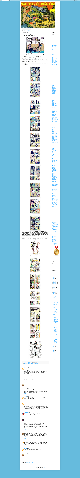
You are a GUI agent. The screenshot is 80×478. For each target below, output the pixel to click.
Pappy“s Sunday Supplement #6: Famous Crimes (55, 322)
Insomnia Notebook (53, 141)
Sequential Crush (54, 196)
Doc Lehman (54, 103)
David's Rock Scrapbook (54, 97)
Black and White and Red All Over (54, 65)
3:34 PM (25, 409)
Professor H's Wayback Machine (55, 181)
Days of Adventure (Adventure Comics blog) (55, 100)
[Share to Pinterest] (36, 362)
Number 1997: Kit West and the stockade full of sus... (55, 326)
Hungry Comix (54, 136)
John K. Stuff (54, 150)
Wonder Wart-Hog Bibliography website (55, 241)
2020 (53, 277)
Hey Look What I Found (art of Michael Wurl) (54, 131)
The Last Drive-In (55, 223)
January (54, 296)
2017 (53, 281)
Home (35, 460)
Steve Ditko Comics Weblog (54, 213)
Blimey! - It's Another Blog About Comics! (55, 67)
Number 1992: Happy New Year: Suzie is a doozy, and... (55, 343)
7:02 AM (25, 429)
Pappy (25, 383)
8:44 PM (25, 450)
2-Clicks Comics (54, 45)
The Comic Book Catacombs (54, 217)
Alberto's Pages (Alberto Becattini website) (54, 50)
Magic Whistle (54, 162)
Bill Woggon (28, 363)
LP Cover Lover (54, 156)
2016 (53, 346)
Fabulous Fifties (54, 111)
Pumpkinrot (54, 183)
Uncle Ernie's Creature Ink (54, 236)
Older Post (47, 460)
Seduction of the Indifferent (54, 195)
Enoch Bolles (54, 110)
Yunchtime (53, 244)
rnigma (25, 402)
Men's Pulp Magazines (54, 165)
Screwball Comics (55, 190)
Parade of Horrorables (54, 175)
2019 (53, 278)
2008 (53, 356)
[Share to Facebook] (35, 362)
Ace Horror (54, 48)
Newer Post (24, 460)
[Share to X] (34, 362)
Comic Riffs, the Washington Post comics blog (54, 85)
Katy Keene (32, 363)
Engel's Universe (54, 109)
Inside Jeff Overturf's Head (54, 139)
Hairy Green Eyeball (54, 123)
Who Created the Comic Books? (54, 239)
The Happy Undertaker (54, 219)
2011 (53, 352)
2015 (53, 347)
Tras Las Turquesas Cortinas (54, 234)
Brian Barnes (26, 418)
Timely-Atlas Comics (54, 231)
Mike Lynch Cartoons (54, 167)
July (54, 288)
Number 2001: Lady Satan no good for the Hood (55, 308)
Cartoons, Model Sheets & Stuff (54, 75)
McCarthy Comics (55, 163)
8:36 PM (25, 415)
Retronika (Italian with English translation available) (54, 186)
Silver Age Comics (55, 199)
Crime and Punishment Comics (54, 94)
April (54, 292)
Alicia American (26, 412)
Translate (28, 30)
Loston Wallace (54, 155)
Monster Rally (54, 171)
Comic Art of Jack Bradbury (55, 82)
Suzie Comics (36, 363)
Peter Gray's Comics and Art (54, 177)
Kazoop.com (54, 151)
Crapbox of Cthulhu (54, 92)
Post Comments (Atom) (29, 462)
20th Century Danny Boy (54, 47)
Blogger (44, 467)
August (54, 287)
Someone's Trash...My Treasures (54, 207)
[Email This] (32, 362)
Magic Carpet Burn (55, 161)
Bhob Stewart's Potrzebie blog (54, 61)
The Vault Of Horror (54, 228)
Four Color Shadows (54, 116)
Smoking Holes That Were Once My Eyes (54, 204)
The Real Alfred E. (55, 226)
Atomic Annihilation (55, 55)
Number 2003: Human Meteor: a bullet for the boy (55, 302)
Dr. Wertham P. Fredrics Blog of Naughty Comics (54, 105)
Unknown (25, 367)
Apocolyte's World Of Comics (55, 54)
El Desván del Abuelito (54, 107)
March (54, 293)
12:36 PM (25, 399)
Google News (54, 118)
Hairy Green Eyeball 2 (54, 125)
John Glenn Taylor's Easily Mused (54, 149)
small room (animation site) (54, 202)
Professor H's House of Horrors (54, 180)
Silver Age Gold (54, 200)
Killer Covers (54, 152)
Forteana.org (54, 114)
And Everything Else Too (54, 52)
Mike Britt (25, 448)
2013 (53, 350)
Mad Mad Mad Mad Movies (54, 158)
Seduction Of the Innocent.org (54, 193)
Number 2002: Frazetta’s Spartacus (55, 305)
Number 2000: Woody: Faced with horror (55, 312)
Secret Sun (54, 191)
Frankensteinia (54, 117)
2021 (53, 276)
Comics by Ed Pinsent (54, 87)
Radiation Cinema (55, 184)
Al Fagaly (25, 363)
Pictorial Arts (54, 178)
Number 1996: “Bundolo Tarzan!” (55, 329)
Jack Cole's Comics (54, 144)
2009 (53, 355)
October (54, 284)
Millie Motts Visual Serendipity (55, 169)
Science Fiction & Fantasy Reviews (54, 189)
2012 (53, 351)
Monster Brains (54, 170)
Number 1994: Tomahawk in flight (55, 337)
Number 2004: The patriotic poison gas (55, 298)
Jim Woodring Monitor (54, 146)
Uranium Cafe (54, 237)
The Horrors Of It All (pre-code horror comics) (54, 222)
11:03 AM (25, 393)
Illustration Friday (54, 137)
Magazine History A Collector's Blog (55, 160)
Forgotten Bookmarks (54, 113)
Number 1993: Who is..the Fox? (55, 339)
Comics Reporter (54, 90)
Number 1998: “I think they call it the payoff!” (55, 319)
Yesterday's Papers (55, 243)
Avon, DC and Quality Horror (54, 57)
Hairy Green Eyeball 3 (54, 127)
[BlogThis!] (33, 362)
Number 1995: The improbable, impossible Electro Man (55, 333)
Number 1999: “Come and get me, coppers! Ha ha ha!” (55, 316)
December (55, 282)
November (55, 283)
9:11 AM (25, 438)
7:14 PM (25, 445)
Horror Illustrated (54, 135)
